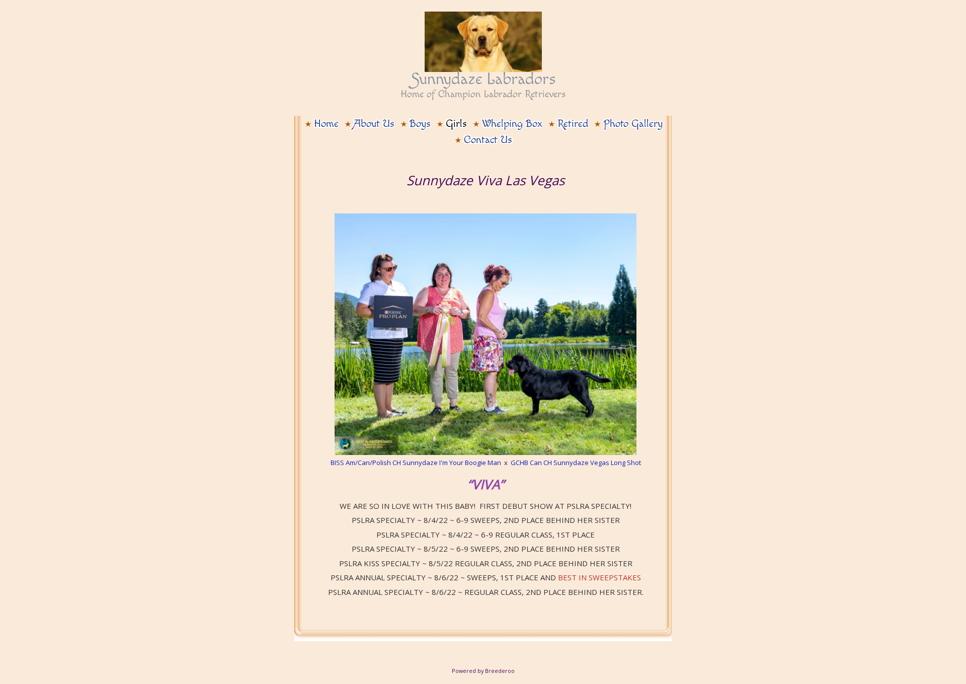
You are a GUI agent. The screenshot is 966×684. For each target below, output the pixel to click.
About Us (374, 123)
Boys (420, 123)
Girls (456, 123)
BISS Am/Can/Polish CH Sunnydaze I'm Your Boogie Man (416, 462)
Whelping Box (512, 123)
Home (326, 123)
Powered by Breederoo (483, 670)
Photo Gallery (633, 123)
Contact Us (488, 139)
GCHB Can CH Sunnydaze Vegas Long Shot (576, 462)
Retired (572, 123)
